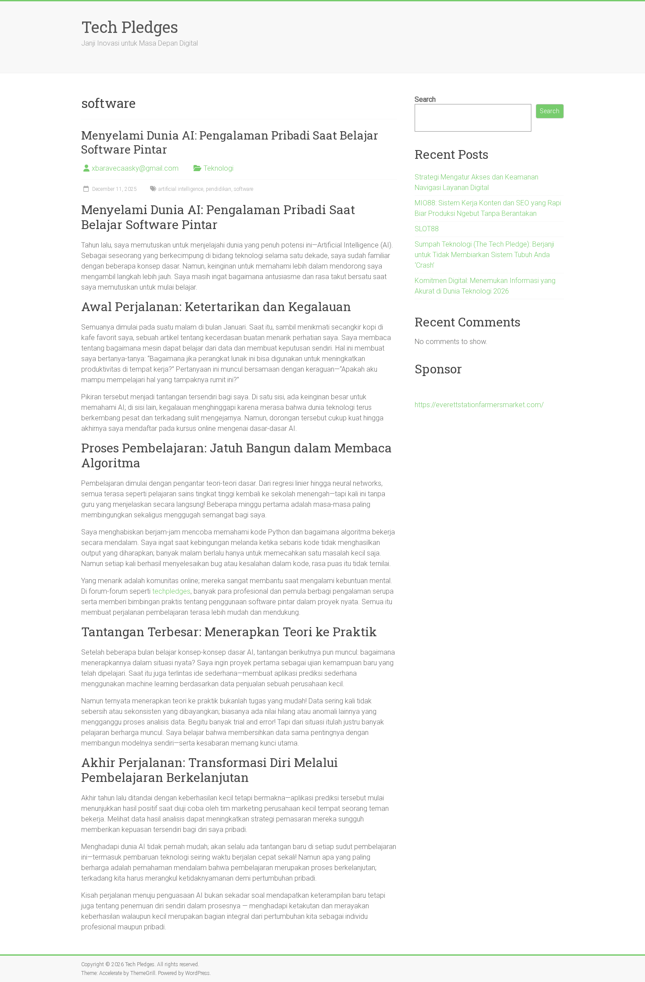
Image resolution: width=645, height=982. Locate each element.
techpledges (171, 591)
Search (425, 99)
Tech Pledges (129, 26)
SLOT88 (427, 229)
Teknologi (218, 168)
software (243, 189)
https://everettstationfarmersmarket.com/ (479, 405)
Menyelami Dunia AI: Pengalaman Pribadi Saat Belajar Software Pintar (229, 142)
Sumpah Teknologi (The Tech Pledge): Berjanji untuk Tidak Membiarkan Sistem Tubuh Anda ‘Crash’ (484, 254)
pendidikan (218, 189)
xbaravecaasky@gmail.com (135, 168)
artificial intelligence (180, 189)
